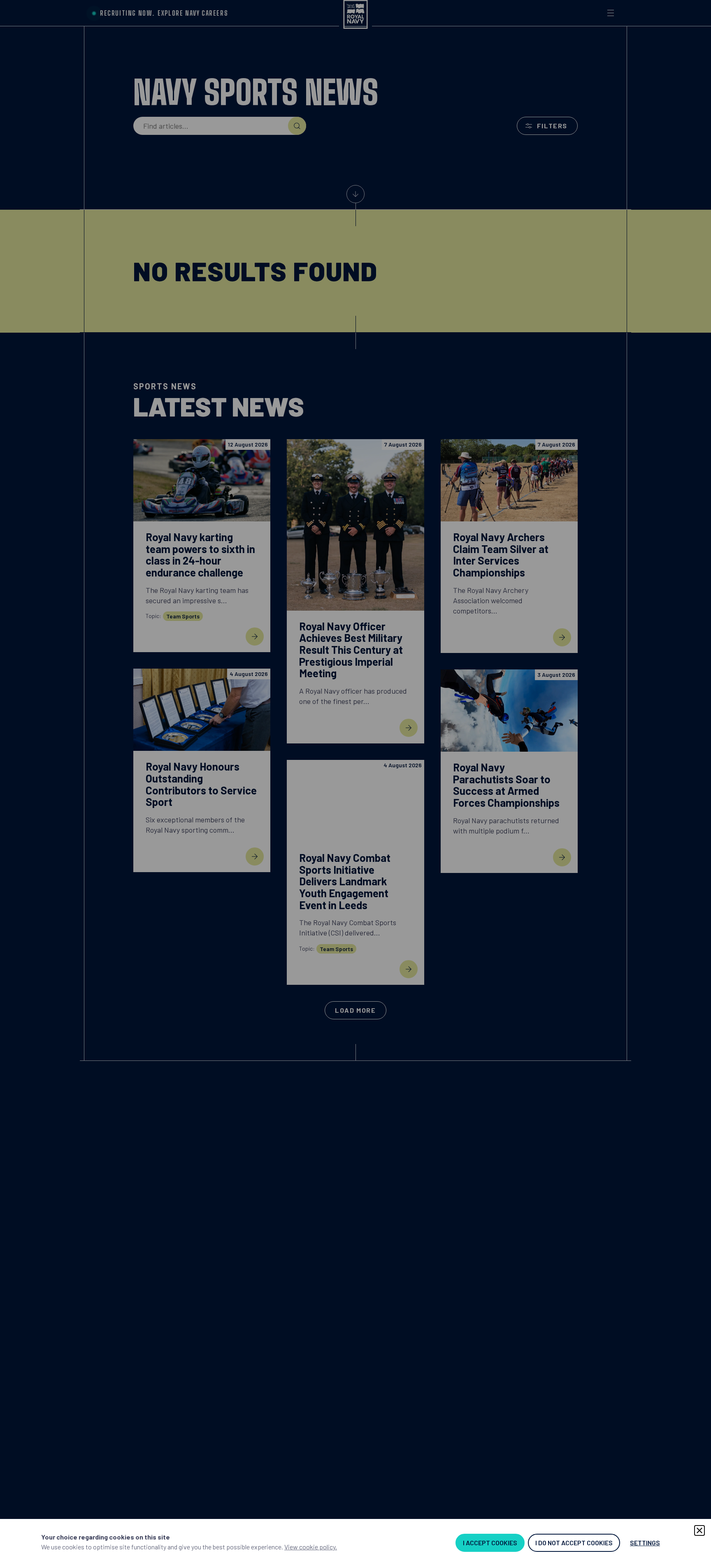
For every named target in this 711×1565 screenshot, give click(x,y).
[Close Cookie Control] (699, 1530)
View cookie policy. (310, 1547)
